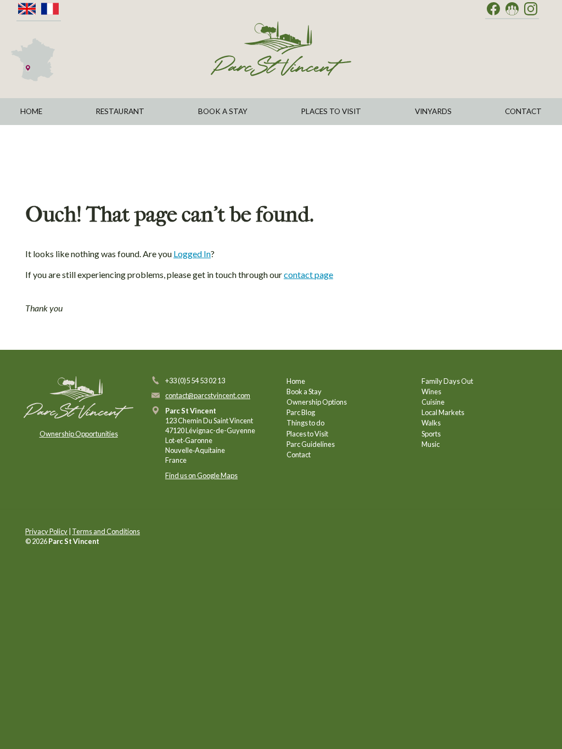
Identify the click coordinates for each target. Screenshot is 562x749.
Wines (431, 391)
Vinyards (433, 111)
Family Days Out (447, 381)
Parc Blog (300, 412)
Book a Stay (223, 111)
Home (31, 111)
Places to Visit (331, 111)
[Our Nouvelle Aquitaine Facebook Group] (512, 9)
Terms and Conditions (106, 531)
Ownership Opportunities (79, 433)
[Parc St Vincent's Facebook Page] (493, 9)
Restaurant (119, 111)
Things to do (305, 422)
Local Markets (443, 412)
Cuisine (433, 402)
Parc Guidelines (310, 444)
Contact (523, 111)
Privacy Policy (46, 531)
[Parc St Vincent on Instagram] (530, 9)
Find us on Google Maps (201, 475)
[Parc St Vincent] (281, 48)
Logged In (192, 253)
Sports (431, 433)
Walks (431, 422)
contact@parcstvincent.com (207, 395)
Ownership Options (316, 402)
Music (431, 444)
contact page (308, 274)
